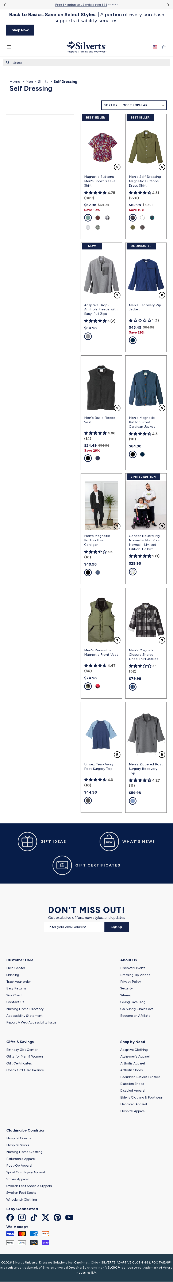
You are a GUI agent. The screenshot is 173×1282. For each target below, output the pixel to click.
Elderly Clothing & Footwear (141, 1097)
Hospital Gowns (18, 1138)
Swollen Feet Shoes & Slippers (29, 1186)
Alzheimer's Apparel (135, 1056)
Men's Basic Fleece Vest (99, 420)
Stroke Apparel (17, 1179)
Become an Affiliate (135, 1016)
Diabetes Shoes (132, 1084)
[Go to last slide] (5, 5)
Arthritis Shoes (131, 1070)
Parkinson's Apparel (20, 1159)
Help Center (15, 968)
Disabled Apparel (132, 1090)
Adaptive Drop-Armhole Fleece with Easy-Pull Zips (101, 309)
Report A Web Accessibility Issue (31, 1022)
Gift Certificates (19, 1063)
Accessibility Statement (24, 1016)
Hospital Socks (17, 1145)
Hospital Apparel (132, 1111)
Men (29, 81)
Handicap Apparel (133, 1104)
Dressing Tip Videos (135, 975)
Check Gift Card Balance (25, 1070)
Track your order (18, 982)
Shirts (43, 81)
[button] (8, 47)
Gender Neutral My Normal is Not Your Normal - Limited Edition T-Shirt (144, 542)
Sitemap (126, 995)
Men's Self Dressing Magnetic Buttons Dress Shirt (145, 181)
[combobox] (86, 62)
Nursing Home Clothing (24, 1152)
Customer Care (20, 960)
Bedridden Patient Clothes (140, 1077)
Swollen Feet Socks (21, 1193)
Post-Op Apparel (19, 1165)
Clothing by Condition (25, 1130)
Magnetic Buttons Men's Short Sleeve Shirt (100, 181)
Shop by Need (132, 1041)
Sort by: (111, 105)
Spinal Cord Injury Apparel (25, 1172)
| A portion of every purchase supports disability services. (86, 18)
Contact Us (15, 1002)
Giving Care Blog (132, 1002)
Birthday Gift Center (22, 1050)
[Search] (7, 62)
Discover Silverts (132, 968)
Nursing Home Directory (24, 1009)
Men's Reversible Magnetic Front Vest (101, 652)
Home (14, 81)
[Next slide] (168, 5)
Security (126, 988)
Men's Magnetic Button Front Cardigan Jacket (142, 422)
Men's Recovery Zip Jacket (145, 307)
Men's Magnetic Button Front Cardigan (97, 540)
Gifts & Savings (20, 1041)
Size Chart (14, 995)
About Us (128, 960)
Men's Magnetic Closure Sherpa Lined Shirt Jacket (143, 654)
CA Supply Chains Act (137, 1009)
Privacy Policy (130, 982)
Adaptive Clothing (134, 1050)
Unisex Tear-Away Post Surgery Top (99, 766)
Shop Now (20, 30)
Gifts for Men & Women (24, 1056)
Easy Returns (16, 988)
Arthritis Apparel (132, 1063)
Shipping (12, 975)
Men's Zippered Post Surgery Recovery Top (146, 768)
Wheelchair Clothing (21, 1200)
